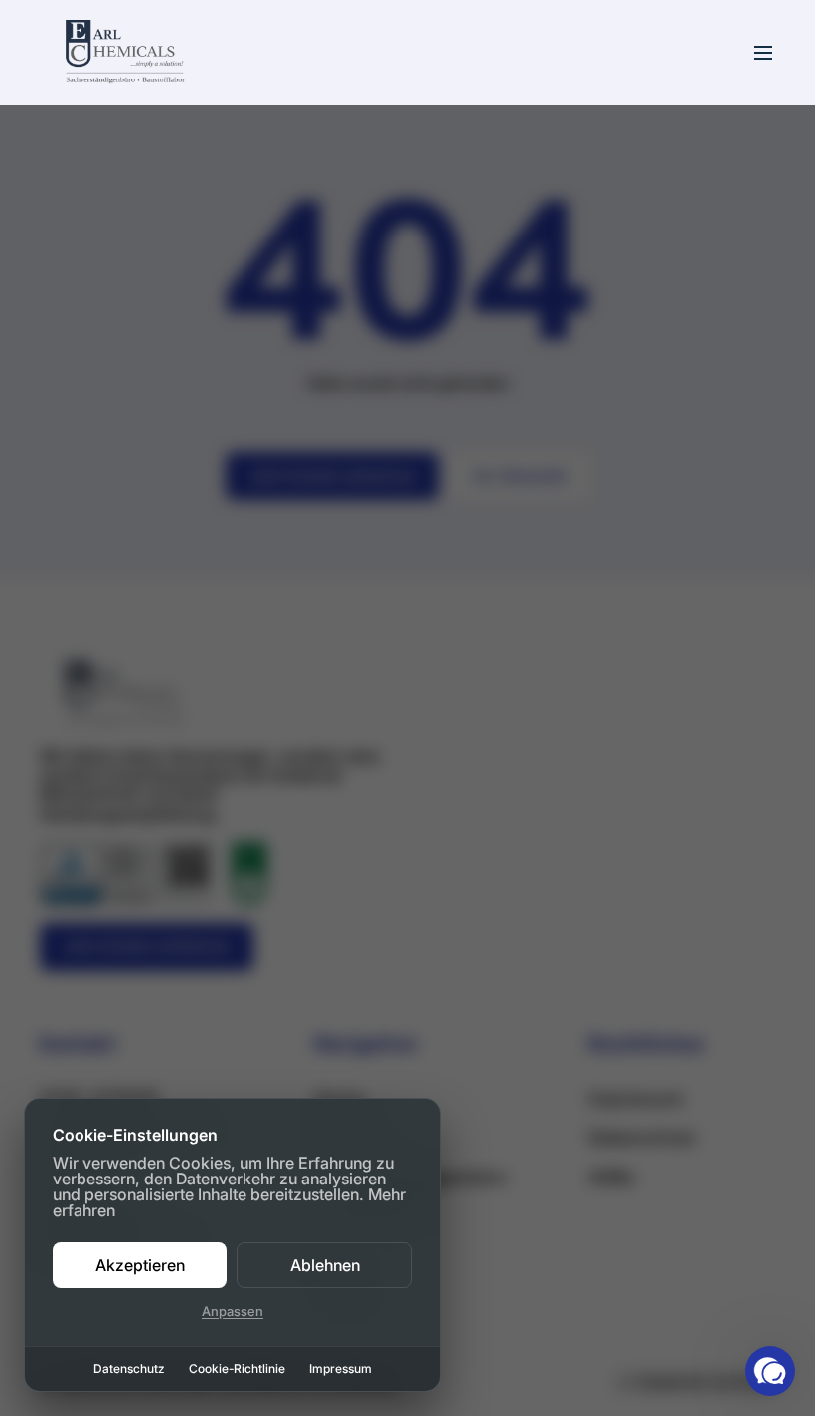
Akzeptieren (140, 1265)
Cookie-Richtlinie (237, 1369)
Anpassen (232, 1311)
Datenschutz (129, 1369)
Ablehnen (325, 1265)
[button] (770, 1371)
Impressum (340, 1369)
